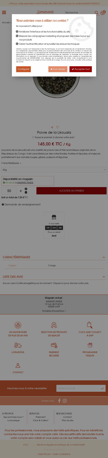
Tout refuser (58, 69)
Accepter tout (82, 69)
